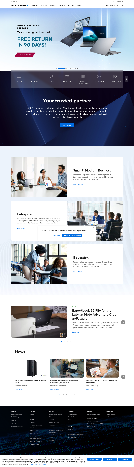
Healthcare (52, 425)
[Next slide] (126, 79)
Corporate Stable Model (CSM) (95, 423)
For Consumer (110, 5)
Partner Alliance (15, 423)
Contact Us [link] (119, 2)
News (69, 419)
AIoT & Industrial (34, 433)
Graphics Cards (34, 430)
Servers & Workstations (36, 425)
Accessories (33, 447)
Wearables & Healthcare (36, 441)
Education (51, 419)
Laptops (32, 414)
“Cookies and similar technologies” (39, 464)
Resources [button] (62, 5)
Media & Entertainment (55, 435)
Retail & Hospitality (54, 422)
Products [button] (35, 5)
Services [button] (53, 5)
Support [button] (79, 5)
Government (52, 440)
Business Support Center (93, 414)
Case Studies (71, 417)
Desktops (32, 417)
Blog (69, 422)
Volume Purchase (110, 414)
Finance (51, 437)
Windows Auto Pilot (73, 437)
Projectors (32, 422)
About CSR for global (16, 417)
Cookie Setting (94, 459)
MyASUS (70, 429)
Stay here (56, 235)
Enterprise (51, 417)
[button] (118, 5)
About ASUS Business (16, 414)
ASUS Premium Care (92, 421)
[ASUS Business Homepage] (19, 5)
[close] (94, 228)
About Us (14, 2)
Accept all (125, 459)
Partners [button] (71, 5)
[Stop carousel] (77, 68)
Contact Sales (110, 417)
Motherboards (33, 427)
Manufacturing (53, 427)
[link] (67, 35)
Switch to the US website (72, 235)
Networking (33, 436)
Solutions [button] (44, 5)
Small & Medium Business (55, 414)
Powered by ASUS (91, 426)
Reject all (110, 459)
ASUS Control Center (73, 432)
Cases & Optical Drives (36, 438)
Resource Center (72, 414)
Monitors (32, 419)
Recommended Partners (17, 426)
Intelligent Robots (34, 444)
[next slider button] (123, 322)
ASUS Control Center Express (75, 434)
